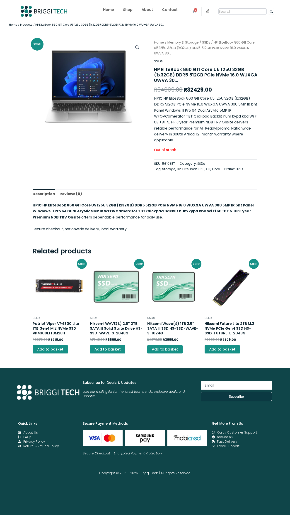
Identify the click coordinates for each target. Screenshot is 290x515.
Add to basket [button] (50, 349)
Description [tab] (44, 193)
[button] (137, 47)
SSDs (206, 42)
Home (108, 9)
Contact (170, 9)
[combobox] (242, 11)
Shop (128, 9)
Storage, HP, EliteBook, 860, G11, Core (191, 169)
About (147, 9)
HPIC (239, 169)
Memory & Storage (183, 42)
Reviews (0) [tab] (71, 193)
